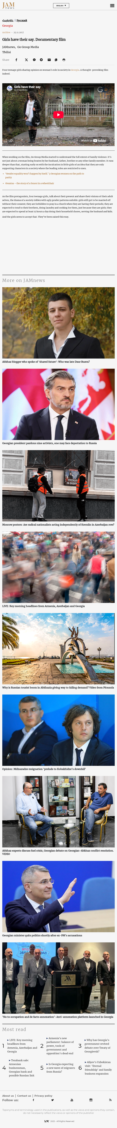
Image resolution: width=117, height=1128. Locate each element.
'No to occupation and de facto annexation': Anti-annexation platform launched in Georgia (57, 1016)
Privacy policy (43, 1095)
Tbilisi (6, 52)
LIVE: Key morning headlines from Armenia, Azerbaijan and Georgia (43, 606)
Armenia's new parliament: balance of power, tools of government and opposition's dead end (60, 1046)
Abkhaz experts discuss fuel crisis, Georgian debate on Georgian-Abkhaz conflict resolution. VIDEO (58, 852)
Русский (22, 20)
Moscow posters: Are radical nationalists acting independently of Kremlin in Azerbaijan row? (58, 524)
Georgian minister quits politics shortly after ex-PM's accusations (42, 935)
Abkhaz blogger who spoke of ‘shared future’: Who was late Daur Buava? (46, 361)
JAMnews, (9, 47)
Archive (7, 32)
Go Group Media (28, 47)
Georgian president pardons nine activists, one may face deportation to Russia (49, 443)
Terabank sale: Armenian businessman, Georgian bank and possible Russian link (21, 1068)
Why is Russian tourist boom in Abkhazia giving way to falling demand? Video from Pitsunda (58, 687)
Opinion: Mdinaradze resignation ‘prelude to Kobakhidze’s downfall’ (44, 769)
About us (8, 1095)
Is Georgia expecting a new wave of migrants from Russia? (60, 1068)
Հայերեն (8, 20)
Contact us (24, 1095)
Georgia (7, 25)
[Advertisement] (58, 246)
